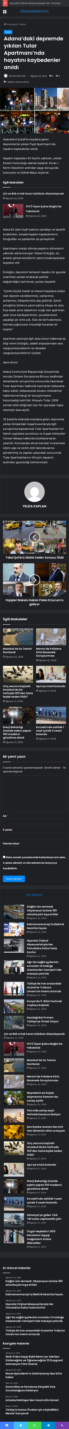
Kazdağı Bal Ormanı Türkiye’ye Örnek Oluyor (43, 1019)
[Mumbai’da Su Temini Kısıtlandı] (18, 636)
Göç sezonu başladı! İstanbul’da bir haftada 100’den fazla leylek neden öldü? (18, 691)
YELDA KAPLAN (17, 76)
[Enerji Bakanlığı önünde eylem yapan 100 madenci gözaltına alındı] (18, 715)
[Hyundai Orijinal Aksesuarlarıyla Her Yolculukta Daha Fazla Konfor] (14, 946)
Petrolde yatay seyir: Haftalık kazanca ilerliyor (44, 1112)
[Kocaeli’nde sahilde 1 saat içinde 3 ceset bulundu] (51, 715)
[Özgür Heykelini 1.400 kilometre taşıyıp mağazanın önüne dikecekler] (14, 1236)
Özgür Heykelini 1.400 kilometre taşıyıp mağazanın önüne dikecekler (41, 1237)
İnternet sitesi (11, 843)
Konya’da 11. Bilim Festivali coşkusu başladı (44, 1003)
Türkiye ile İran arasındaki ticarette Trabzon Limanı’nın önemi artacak (44, 987)
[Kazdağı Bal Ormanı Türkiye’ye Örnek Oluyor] (14, 1023)
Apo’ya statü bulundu (50, 686)
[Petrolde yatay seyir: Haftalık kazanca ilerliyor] (14, 1115)
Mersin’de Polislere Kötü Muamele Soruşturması (48, 652)
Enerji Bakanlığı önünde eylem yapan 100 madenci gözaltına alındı (17, 732)
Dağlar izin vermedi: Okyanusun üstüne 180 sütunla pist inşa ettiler (42, 910)
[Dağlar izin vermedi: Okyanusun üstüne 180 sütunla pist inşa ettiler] (14, 912)
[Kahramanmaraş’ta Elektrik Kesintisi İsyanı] (14, 929)
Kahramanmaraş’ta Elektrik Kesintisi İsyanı (45, 926)
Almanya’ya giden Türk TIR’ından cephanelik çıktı (44, 1217)
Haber (22, 24)
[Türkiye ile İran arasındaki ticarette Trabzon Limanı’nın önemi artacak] (14, 989)
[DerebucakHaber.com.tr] (34, 11)
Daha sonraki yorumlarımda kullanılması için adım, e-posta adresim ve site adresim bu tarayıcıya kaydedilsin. (34, 863)
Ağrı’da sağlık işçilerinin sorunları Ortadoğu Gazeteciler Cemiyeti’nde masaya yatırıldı (44, 968)
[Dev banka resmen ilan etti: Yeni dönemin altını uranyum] (14, 1132)
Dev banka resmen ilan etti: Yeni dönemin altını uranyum (46, 1129)
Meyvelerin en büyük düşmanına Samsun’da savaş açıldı (42, 1096)
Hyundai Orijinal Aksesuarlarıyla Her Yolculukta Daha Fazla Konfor (42, 946)
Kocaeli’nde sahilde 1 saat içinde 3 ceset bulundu (50, 730)
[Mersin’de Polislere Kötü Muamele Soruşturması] (51, 636)
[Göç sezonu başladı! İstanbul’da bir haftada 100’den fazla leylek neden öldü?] (18, 674)
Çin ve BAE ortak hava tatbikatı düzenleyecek (33, 193)
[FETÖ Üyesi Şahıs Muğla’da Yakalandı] (13, 211)
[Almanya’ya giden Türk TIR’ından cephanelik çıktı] (14, 1220)
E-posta (8, 829)
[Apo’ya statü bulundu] (51, 674)
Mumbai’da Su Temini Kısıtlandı (17, 650)
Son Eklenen (34, 895)
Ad (5, 815)
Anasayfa (11, 24)
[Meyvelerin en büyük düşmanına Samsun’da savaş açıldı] (14, 1098)
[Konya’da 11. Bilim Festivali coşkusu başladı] (14, 1006)
